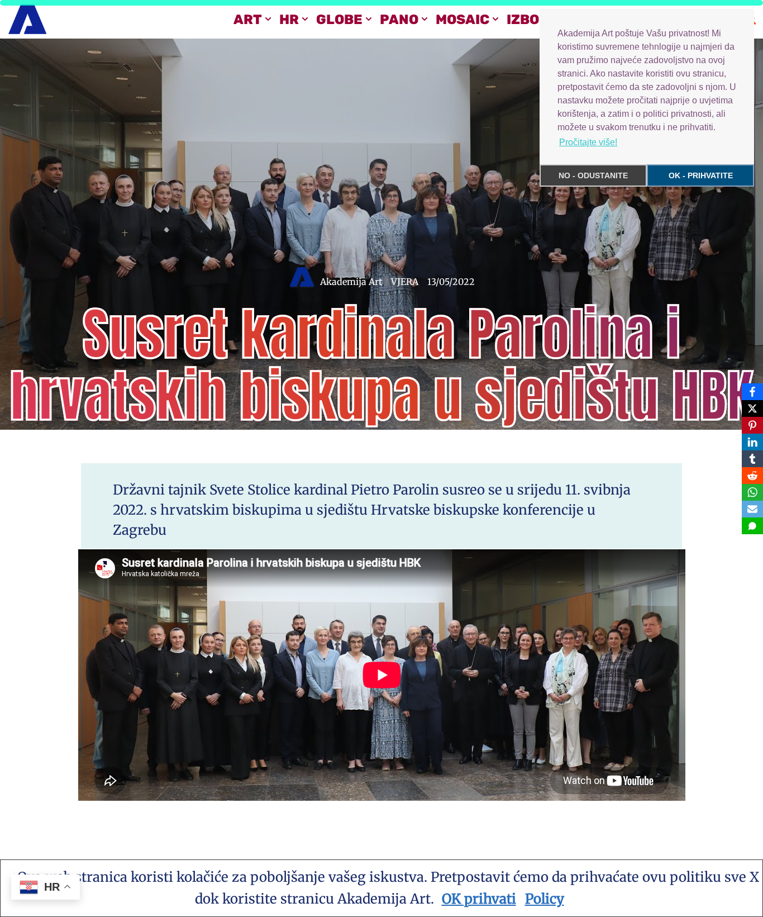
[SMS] (752, 525)
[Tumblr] (752, 458)
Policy (544, 899)
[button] (268, 19)
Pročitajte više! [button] (588, 142)
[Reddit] (752, 475)
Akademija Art (351, 281)
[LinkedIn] (752, 442)
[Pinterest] (752, 425)
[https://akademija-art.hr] (27, 19)
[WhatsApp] (752, 492)
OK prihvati (479, 899)
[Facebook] (752, 391)
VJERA (404, 281)
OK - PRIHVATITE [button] (701, 175)
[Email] (752, 509)
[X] (752, 408)
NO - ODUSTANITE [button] (593, 175)
